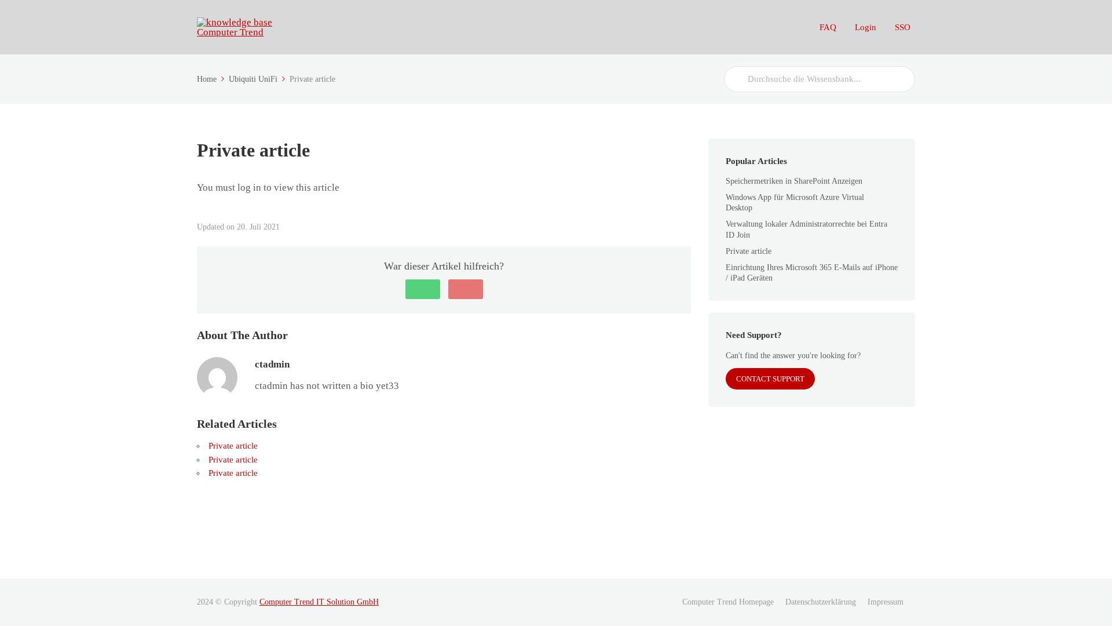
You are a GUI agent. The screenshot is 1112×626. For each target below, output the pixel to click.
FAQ (828, 27)
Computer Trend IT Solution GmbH (319, 602)
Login (865, 27)
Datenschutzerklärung (820, 602)
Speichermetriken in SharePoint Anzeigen (794, 181)
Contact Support (770, 378)
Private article (233, 445)
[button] (422, 289)
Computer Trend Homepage (728, 602)
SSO (902, 27)
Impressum (886, 602)
